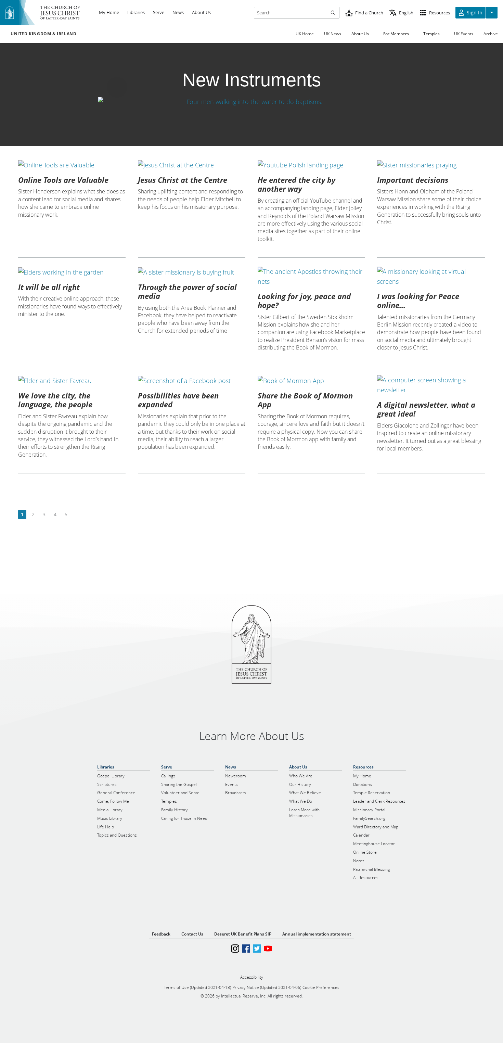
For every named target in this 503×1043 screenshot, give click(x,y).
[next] (77, 515)
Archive (490, 34)
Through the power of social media (187, 291)
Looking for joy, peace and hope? (304, 300)
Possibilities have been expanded (178, 399)
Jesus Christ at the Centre (182, 180)
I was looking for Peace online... (418, 300)
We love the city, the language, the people (55, 399)
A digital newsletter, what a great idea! (426, 409)
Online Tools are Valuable (63, 180)
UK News (332, 34)
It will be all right (49, 287)
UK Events (463, 34)
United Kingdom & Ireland (43, 33)
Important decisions (412, 180)
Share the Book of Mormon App (305, 399)
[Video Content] (251, 101)
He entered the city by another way (296, 184)
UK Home (305, 34)
